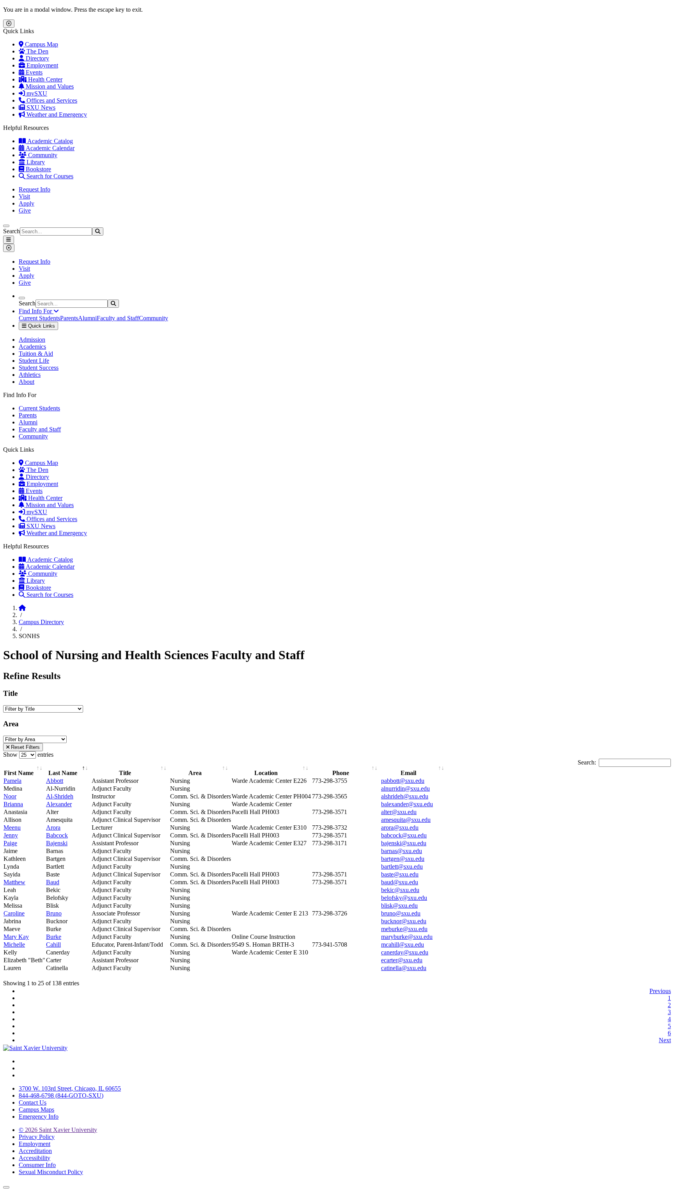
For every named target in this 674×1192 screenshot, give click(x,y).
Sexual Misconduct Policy (51, 1172)
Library (35, 162)
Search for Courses (49, 176)
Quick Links (41, 326)
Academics (32, 346)
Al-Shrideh (59, 796)
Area (195, 773)
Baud (52, 882)
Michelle (14, 944)
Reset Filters (24, 747)
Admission (32, 339)
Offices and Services (51, 100)
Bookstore (37, 169)
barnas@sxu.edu (401, 851)
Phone (340, 773)
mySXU (36, 93)
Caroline (14, 913)
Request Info (34, 189)
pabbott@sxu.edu (402, 780)
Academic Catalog (49, 141)
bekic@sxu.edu (400, 890)
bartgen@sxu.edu (402, 858)
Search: (587, 762)
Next (665, 1040)
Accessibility (34, 1158)
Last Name (62, 773)
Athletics (30, 374)
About (26, 381)
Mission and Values (49, 86)
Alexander (59, 804)
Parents (69, 318)
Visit (24, 196)
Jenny (11, 835)
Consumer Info (37, 1165)
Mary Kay (16, 936)
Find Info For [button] (36, 311)
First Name (19, 773)
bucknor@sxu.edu (403, 921)
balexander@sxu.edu (407, 804)
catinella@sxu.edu (403, 968)
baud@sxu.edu (399, 882)
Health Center (44, 79)
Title (125, 773)
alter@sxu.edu (399, 812)
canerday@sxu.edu (404, 952)
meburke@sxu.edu (404, 929)
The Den (36, 51)
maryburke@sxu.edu (407, 936)
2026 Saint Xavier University (58, 1129)
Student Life (34, 360)
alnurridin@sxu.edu (405, 788)
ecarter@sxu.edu (401, 960)
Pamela (12, 780)
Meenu (12, 827)
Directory (36, 58)
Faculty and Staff (118, 318)
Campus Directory (41, 622)
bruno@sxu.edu (400, 913)
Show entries (28, 754)
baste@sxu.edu (400, 874)
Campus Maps (36, 1109)
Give (25, 210)
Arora (53, 827)
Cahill (53, 944)
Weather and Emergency (56, 114)
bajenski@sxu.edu (403, 843)
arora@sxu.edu (400, 827)
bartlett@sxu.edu (402, 866)
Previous (660, 991)
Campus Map (40, 44)
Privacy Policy (37, 1136)
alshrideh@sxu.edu (404, 796)
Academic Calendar (49, 148)
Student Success (39, 367)
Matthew (14, 882)
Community (42, 155)
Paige (10, 843)
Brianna (13, 804)
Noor (10, 796)
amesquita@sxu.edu (406, 819)
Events (33, 72)
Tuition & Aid (36, 353)
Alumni (87, 318)
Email (408, 773)
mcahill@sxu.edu (402, 944)
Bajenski (56, 843)
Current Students (39, 318)
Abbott (54, 780)
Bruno (54, 913)
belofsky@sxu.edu (404, 897)
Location (266, 773)
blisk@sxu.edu (399, 905)
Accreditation (35, 1151)
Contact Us (32, 1102)
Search (11, 231)
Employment (41, 65)
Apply (26, 203)
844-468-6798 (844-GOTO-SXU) (61, 1095)
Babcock (57, 835)
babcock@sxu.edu (404, 835)
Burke (53, 936)
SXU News (40, 107)
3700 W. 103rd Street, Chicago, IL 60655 (70, 1088)
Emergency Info (39, 1116)
